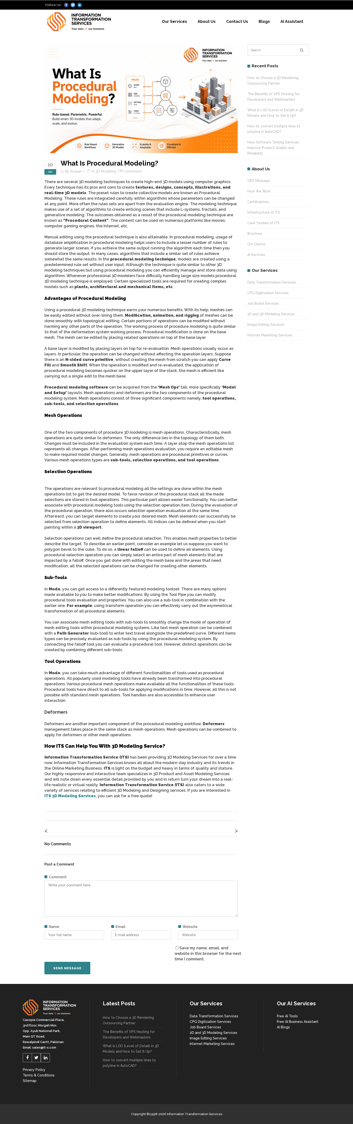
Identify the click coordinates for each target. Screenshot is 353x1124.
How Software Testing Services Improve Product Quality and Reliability (273, 147)
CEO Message (258, 181)
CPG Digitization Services (268, 293)
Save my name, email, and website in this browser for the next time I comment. (208, 953)
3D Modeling (106, 171)
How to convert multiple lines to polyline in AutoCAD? (129, 1063)
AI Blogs (283, 1027)
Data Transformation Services (271, 282)
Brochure (254, 233)
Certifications (258, 202)
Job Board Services (263, 303)
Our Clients (256, 244)
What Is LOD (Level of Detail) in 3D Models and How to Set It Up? (131, 1048)
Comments (133, 171)
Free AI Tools (287, 1016)
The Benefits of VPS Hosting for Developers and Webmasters (129, 1034)
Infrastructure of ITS (263, 212)
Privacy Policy (34, 1070)
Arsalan (76, 171)
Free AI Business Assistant (297, 1022)
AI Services (256, 255)
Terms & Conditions (39, 1075)
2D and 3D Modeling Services (271, 314)
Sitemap (30, 1081)
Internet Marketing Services (269, 335)
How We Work (259, 191)
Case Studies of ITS (263, 223)
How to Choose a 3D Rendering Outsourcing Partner (128, 1020)
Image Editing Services (265, 325)
